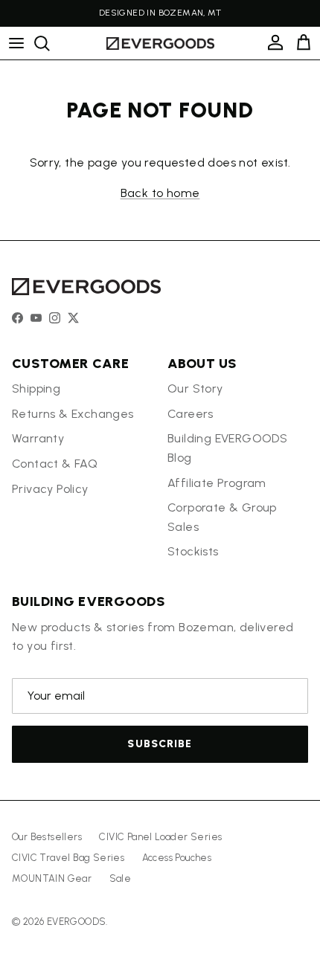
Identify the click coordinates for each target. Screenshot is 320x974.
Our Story (195, 388)
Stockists (193, 551)
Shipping (36, 388)
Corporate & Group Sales (222, 517)
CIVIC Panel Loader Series (160, 836)
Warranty (38, 438)
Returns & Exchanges (73, 414)
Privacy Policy (50, 489)
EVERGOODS (76, 921)
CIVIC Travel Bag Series (68, 857)
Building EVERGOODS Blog (227, 448)
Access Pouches (177, 857)
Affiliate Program (216, 483)
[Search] (49, 43)
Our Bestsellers (47, 836)
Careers (190, 414)
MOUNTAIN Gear (52, 878)
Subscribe (159, 744)
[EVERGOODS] (160, 43)
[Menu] (16, 43)
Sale (120, 878)
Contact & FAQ (54, 464)
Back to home (160, 193)
